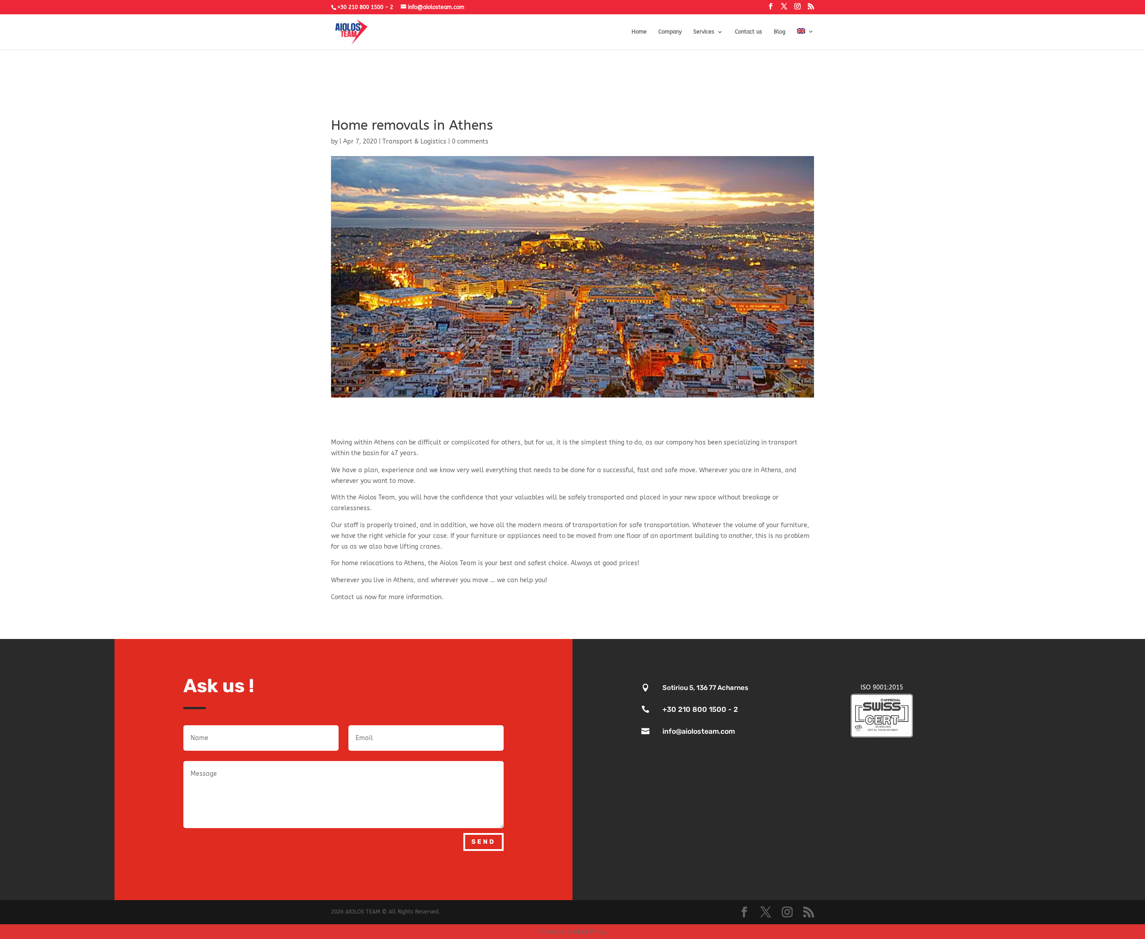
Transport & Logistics (414, 141)
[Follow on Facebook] (777, 650)
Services (703, 32)
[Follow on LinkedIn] (831, 650)
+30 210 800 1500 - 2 (365, 7)
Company (670, 32)
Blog (779, 32)
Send (483, 842)
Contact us (748, 32)
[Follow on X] (804, 650)
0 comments (470, 141)
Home (639, 32)
